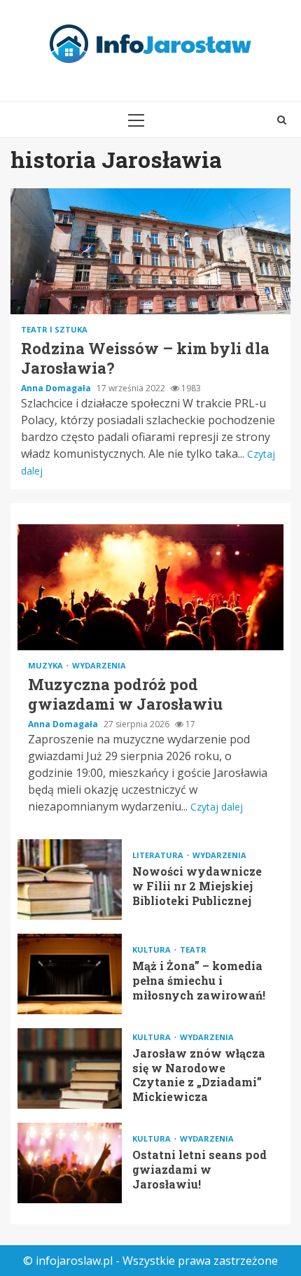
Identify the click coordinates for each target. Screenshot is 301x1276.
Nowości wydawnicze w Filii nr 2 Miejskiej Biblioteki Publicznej (70, 879)
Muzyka (46, 665)
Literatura (159, 855)
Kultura (152, 949)
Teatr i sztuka (54, 329)
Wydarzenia (99, 665)
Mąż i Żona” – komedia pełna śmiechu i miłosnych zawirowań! (70, 974)
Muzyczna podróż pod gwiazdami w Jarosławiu (151, 587)
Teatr (193, 949)
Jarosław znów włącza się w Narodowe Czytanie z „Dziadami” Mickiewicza (70, 1068)
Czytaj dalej (216, 806)
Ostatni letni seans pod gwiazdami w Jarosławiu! (70, 1163)
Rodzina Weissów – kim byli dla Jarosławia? (150, 251)
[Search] (281, 119)
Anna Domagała (57, 388)
